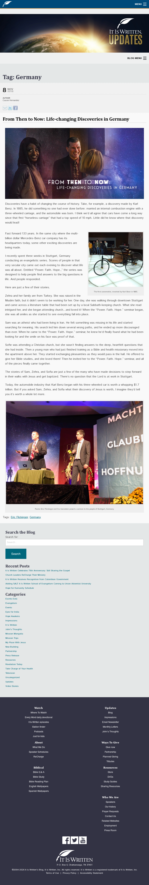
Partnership (11, 651)
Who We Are (110, 797)
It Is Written (11, 625)
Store (110, 771)
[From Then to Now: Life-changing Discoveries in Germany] (10, 108)
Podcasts (38, 731)
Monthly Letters (110, 726)
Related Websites (110, 820)
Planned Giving (110, 756)
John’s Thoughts (110, 731)
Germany (35, 517)
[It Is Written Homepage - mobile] (15, 4)
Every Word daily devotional (39, 717)
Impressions (11, 620)
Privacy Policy (69, 873)
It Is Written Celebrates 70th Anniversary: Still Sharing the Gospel (37, 570)
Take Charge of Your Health (19, 668)
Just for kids (39, 736)
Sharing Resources (110, 786)
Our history (110, 806)
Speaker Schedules (38, 751)
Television (10, 673)
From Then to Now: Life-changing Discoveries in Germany (66, 119)
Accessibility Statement (91, 873)
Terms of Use (52, 873)
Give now (110, 747)
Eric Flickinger (19, 517)
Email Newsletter (110, 721)
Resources (10, 660)
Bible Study (38, 776)
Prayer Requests (110, 811)
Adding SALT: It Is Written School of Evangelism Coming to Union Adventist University (48, 583)
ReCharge (38, 756)
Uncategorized (12, 677)
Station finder (38, 726)
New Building (11, 646)
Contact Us (110, 815)
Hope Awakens (12, 616)
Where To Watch (39, 712)
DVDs (110, 776)
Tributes (110, 761)
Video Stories (12, 686)
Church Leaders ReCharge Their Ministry (25, 575)
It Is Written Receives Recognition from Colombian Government (37, 579)
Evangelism (11, 603)
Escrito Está (11, 598)
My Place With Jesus (15, 642)
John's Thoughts (13, 629)
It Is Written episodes (39, 721)
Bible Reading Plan (38, 781)
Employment (110, 825)
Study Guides (110, 781)
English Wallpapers (38, 786)
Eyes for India (12, 611)
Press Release (12, 655)
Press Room (110, 830)
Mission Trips (11, 638)
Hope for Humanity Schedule (19, 588)
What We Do (39, 747)
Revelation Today (13, 664)
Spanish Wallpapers (39, 790)
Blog (110, 712)
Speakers (110, 801)
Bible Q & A (38, 771)
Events (8, 607)
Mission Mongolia (14, 633)
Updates (9, 681)
